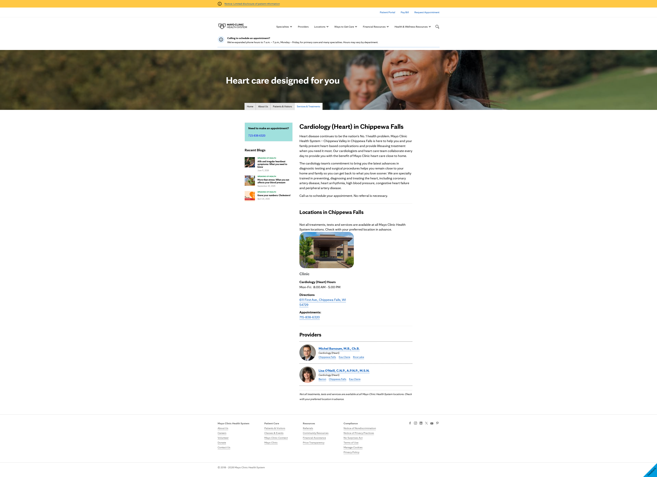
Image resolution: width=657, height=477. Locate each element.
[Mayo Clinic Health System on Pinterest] (437, 423)
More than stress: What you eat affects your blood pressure (273, 181)
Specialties (282, 26)
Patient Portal (387, 12)
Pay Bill (405, 12)
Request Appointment (426, 12)
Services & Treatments (308, 106)
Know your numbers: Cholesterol (273, 195)
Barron (322, 379)
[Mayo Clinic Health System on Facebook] (410, 423)
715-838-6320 (256, 135)
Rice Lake (358, 357)
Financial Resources (374, 26)
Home (250, 106)
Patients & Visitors (282, 106)
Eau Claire (344, 357)
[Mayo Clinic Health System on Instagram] (415, 423)
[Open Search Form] (437, 27)
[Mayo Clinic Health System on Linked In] (421, 423)
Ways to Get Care (344, 26)
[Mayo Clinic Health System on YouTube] (431, 423)
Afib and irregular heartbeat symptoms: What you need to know (272, 164)
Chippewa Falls (327, 357)
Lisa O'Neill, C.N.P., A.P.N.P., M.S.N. (344, 370)
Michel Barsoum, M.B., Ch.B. (339, 348)
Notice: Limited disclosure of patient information (252, 3)
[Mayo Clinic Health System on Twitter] (426, 423)
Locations (319, 26)
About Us (263, 106)
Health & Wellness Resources (411, 26)
